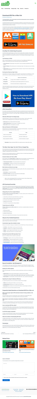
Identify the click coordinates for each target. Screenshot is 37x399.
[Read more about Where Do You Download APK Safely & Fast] (26, 344)
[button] (35, 3)
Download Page (8, 8)
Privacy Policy (21, 390)
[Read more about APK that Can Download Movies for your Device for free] (10, 344)
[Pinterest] (32, 389)
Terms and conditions (18, 391)
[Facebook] (26, 389)
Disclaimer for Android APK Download (5, 390)
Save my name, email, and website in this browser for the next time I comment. (15, 377)
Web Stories (16, 390)
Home (2, 8)
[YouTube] (36, 389)
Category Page (13, 8)
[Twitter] (28, 389)
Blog (18, 8)
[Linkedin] (29, 389)
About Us (21, 8)
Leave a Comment (5, 352)
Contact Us (26, 8)
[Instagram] (33, 389)
